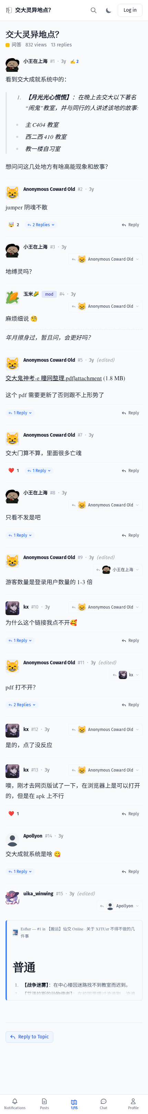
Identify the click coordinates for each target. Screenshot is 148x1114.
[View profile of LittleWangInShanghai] (12, 65)
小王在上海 (35, 61)
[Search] (93, 10)
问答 (16, 45)
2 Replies (41, 224)
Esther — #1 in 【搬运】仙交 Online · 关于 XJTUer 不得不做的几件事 (78, 932)
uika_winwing (38, 894)
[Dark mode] (109, 10)
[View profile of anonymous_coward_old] (12, 193)
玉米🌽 (31, 294)
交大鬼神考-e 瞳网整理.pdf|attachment (54, 378)
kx (26, 607)
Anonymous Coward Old (49, 189)
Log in (130, 10)
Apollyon (32, 836)
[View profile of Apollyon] (12, 840)
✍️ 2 (74, 61)
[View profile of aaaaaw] (12, 608)
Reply (133, 224)
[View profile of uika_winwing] (12, 897)
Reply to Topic (33, 1037)
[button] (14, 224)
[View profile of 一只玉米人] (12, 298)
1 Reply (20, 413)
